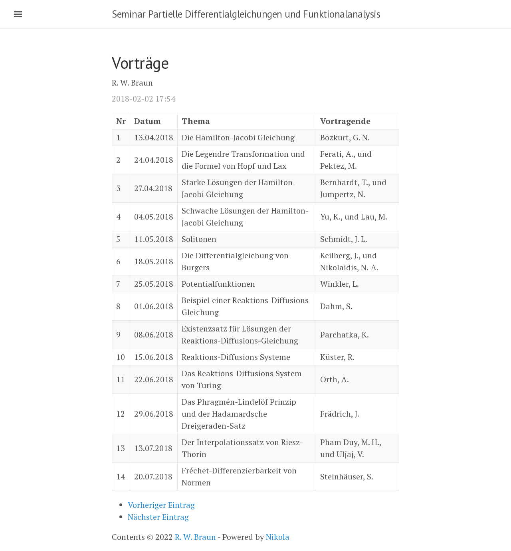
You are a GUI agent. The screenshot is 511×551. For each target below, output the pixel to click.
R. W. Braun (195, 536)
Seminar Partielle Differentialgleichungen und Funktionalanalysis (246, 14)
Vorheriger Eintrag (161, 504)
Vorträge (140, 62)
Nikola (277, 536)
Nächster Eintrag (158, 516)
